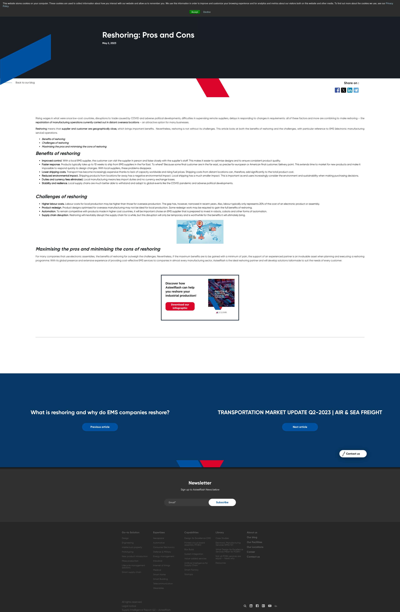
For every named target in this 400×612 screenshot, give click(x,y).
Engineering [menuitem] (128, 542)
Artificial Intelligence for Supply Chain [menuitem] (196, 564)
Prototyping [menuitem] (127, 552)
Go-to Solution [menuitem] (130, 532)
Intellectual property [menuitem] (132, 547)
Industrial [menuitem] (157, 561)
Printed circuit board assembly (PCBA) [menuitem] (194, 543)
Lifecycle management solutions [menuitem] (133, 566)
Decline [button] (207, 11)
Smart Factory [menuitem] (191, 569)
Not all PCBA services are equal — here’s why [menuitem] (228, 557)
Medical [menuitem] (157, 570)
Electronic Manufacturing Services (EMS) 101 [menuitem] (228, 543)
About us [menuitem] (252, 532)
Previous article (100, 426)
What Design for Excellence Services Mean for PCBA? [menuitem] (229, 550)
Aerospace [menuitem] (158, 538)
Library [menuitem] (220, 532)
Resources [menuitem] (221, 563)
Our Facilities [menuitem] (254, 542)
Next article (300, 426)
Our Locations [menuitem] (255, 547)
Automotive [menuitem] (159, 542)
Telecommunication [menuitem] (163, 583)
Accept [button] (194, 11)
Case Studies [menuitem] (222, 538)
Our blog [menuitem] (252, 537)
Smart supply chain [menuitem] (131, 572)
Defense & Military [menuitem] (162, 552)
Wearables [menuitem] (158, 588)
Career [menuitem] (251, 552)
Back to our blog (25, 82)
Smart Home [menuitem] (159, 574)
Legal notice (129, 605)
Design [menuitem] (125, 538)
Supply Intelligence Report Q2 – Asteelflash (146, 609)
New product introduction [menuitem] (135, 556)
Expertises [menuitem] (159, 532)
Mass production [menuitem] (130, 561)
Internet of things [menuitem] (161, 565)
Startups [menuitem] (188, 574)
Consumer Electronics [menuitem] (163, 547)
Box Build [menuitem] (189, 549)
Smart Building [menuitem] (160, 579)
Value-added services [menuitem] (195, 558)
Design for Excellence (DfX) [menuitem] (197, 538)
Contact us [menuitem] (253, 557)
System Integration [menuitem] (193, 554)
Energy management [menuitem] (163, 556)
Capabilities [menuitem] (191, 532)
